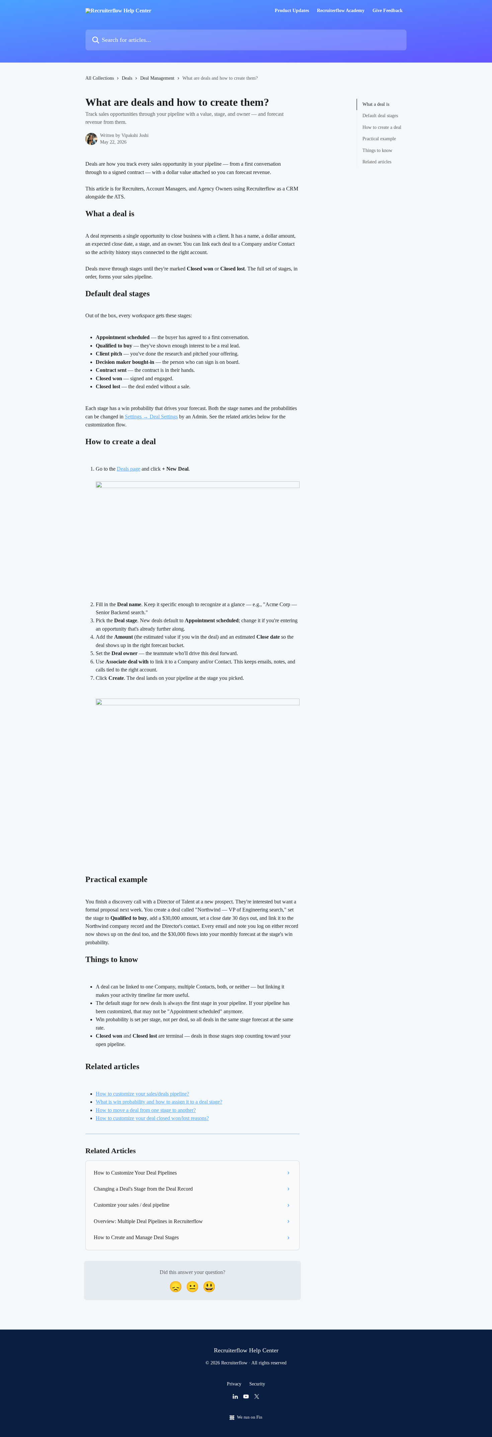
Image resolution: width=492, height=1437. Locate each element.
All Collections (99, 78)
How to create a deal (381, 127)
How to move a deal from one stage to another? (146, 1110)
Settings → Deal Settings (151, 416)
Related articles (376, 161)
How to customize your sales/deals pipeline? (142, 1094)
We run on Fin (249, 1417)
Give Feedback (388, 10)
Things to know (377, 150)
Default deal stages (380, 115)
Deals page (128, 469)
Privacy (234, 1383)
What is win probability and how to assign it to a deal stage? (159, 1102)
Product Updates (292, 10)
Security (257, 1383)
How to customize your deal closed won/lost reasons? (152, 1118)
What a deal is (375, 104)
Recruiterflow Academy (340, 10)
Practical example (379, 138)
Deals (127, 78)
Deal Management (157, 78)
